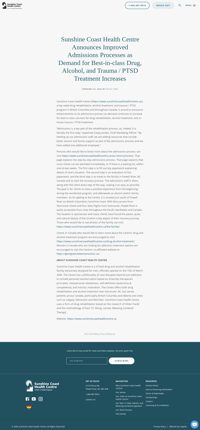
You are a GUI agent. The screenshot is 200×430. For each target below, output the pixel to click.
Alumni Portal (152, 385)
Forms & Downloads (155, 393)
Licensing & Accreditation (157, 405)
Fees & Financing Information (159, 389)
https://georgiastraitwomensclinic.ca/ (78, 253)
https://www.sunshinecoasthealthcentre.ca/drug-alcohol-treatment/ (95, 241)
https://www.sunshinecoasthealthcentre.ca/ (117, 101)
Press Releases (107, 333)
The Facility (121, 414)
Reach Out (163, 5)
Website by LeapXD (178, 426)
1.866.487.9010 (137, 5)
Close (139, 356)
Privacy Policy (160, 426)
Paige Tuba (112, 89)
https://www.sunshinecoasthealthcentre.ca (91, 318)
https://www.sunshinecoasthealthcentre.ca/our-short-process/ (97, 155)
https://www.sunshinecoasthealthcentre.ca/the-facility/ (88, 226)
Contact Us (91, 399)
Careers (149, 401)
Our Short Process (124, 410)
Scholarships (151, 397)
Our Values (121, 392)
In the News (93, 333)
